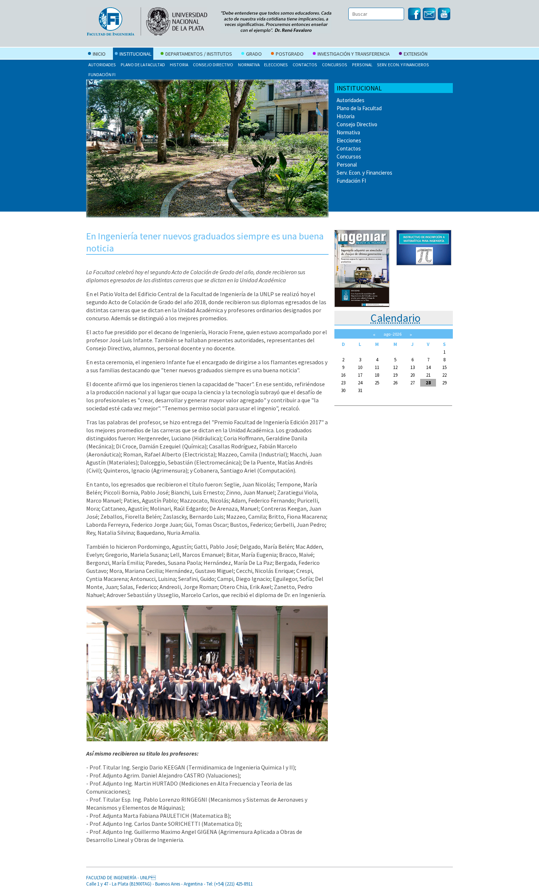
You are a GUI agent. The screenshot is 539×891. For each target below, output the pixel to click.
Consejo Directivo (213, 64)
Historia (179, 64)
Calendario (395, 318)
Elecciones (276, 64)
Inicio (99, 54)
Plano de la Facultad (143, 64)
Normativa (249, 64)
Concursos (334, 64)
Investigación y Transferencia (354, 54)
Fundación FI (101, 74)
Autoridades (102, 64)
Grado (254, 54)
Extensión (416, 54)
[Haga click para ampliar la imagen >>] (207, 739)
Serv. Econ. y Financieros (403, 64)
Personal (362, 64)
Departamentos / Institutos (198, 54)
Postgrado (290, 54)
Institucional (135, 54)
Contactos (305, 64)
